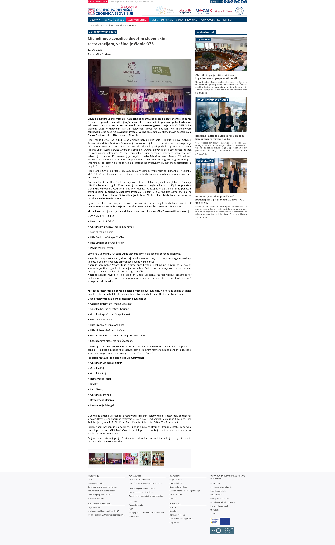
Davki (90, 479)
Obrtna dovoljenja (177, 515)
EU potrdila (174, 522)
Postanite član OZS (96, 1)
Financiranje (134, 516)
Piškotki (216, 510)
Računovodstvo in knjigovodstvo (102, 490)
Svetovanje (93, 476)
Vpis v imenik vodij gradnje (181, 518)
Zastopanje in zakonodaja (142, 488)
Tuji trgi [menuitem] (227, 19)
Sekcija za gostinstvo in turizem (110, 25)
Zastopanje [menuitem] (167, 19)
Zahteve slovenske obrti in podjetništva (146, 496)
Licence (172, 507)
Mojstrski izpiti (94, 507)
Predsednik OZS (176, 483)
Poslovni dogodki (136, 505)
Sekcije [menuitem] (154, 19)
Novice (132, 25)
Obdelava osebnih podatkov (222, 502)
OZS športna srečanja (219, 498)
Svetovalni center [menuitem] (137, 19)
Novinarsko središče (178, 487)
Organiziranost (176, 479)
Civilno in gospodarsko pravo (100, 494)
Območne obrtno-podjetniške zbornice (146, 483)
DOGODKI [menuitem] (119, 19)
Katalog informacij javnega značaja (184, 490)
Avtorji (213, 513)
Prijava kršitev (175, 494)
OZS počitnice (216, 494)
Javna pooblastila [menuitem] (210, 19)
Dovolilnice (174, 511)
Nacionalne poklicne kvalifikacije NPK (104, 511)
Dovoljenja (175, 503)
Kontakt (172, 498)
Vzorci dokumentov (96, 498)
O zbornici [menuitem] (95, 19)
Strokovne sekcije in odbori (140, 479)
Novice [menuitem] (108, 19)
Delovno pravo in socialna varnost (102, 487)
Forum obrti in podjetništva (141, 492)
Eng (221, 2)
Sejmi (131, 509)
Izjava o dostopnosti (219, 506)
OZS (90, 25)
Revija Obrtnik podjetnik (221, 487)
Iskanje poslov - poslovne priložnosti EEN (146, 512)
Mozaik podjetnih (218, 491)
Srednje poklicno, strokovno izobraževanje (106, 515)
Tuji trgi (133, 501)
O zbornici (174, 476)
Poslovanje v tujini (96, 483)
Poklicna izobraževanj (99, 503)
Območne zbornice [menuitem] (186, 19)
